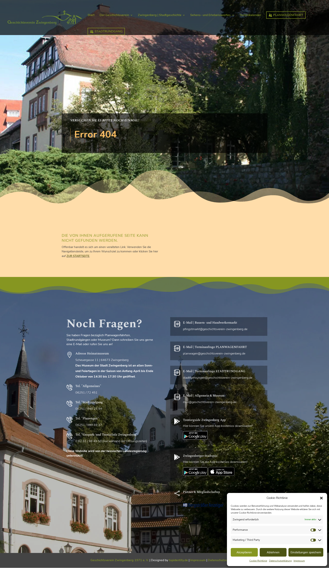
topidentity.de (178, 560)
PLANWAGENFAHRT (288, 15)
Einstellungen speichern (306, 552)
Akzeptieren (244, 552)
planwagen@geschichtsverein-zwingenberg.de (214, 353)
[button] (321, 498)
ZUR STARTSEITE (77, 256)
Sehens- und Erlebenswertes (210, 15)
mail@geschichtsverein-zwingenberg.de (209, 402)
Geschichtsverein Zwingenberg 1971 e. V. (119, 560)
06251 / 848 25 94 (88, 409)
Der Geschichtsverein (114, 15)
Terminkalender (250, 15)
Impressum (299, 560)
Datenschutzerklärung (280, 560)
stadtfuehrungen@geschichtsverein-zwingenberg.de (217, 378)
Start (91, 15)
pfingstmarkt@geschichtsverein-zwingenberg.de (215, 329)
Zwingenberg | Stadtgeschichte (159, 15)
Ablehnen (273, 552)
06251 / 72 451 (86, 392)
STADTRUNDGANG (109, 31)
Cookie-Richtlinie (258, 560)
